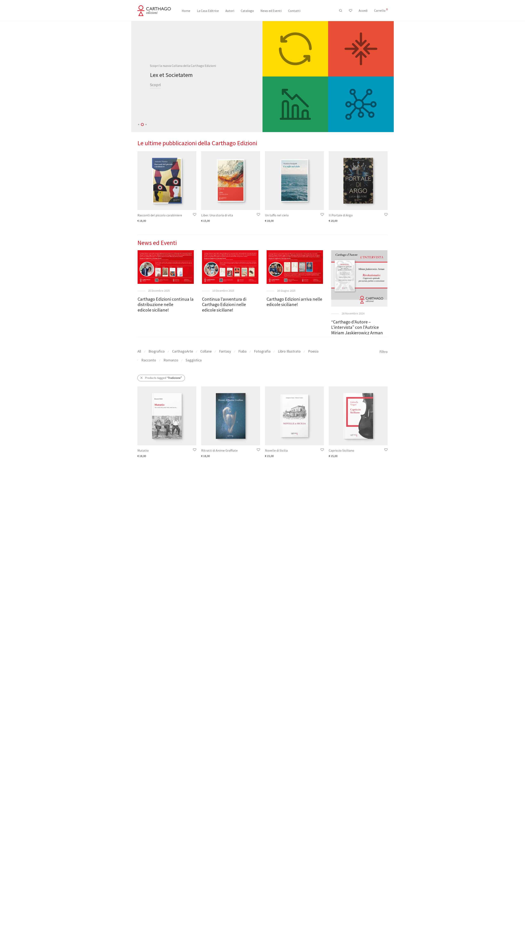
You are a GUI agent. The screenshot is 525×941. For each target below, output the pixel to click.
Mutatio (143, 450)
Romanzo (170, 360)
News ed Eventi (271, 11)
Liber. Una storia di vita (217, 215)
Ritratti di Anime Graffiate (219, 450)
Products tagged (163, 378)
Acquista (157, 88)
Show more (142, 220)
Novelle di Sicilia (276, 450)
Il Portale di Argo (341, 215)
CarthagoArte (182, 351)
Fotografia (262, 351)
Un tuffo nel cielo (277, 215)
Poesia (313, 351)
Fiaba (242, 351)
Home (186, 11)
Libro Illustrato (289, 351)
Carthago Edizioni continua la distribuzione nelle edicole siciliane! (166, 304)
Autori (229, 11)
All (139, 351)
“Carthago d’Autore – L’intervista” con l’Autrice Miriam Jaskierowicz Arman (357, 327)
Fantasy (225, 351)
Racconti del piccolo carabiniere (159, 215)
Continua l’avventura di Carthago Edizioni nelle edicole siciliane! (224, 304)
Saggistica (194, 360)
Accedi (363, 10)
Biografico (156, 351)
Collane (206, 351)
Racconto (148, 360)
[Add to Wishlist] (194, 214)
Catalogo (247, 11)
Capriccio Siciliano (341, 450)
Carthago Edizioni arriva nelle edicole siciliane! (294, 301)
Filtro (383, 351)
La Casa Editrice (208, 11)
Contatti (294, 11)
